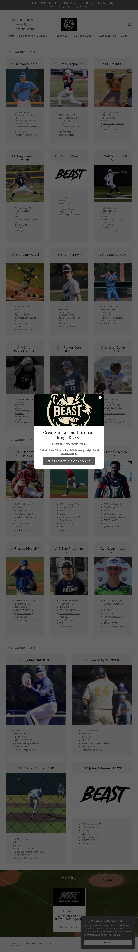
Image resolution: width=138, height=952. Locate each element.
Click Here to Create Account (69, 461)
